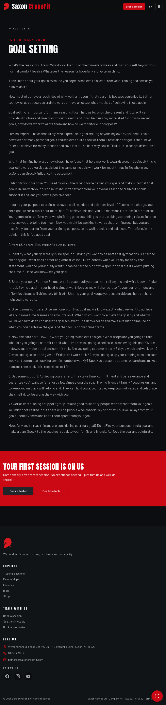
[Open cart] (150, 6)
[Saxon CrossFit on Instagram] (18, 676)
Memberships (11, 579)
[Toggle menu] (159, 6)
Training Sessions (14, 573)
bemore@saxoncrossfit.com (25, 659)
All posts (21, 28)
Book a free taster (14, 627)
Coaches (8, 585)
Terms (148, 698)
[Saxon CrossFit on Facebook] (7, 676)
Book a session (134, 6)
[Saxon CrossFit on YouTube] (28, 676)
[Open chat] (157, 696)
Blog (6, 590)
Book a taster (18, 491)
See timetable (52, 491)
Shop (6, 596)
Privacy (139, 698)
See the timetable (14, 621)
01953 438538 (16, 653)
